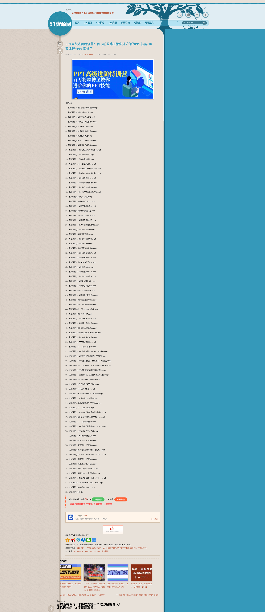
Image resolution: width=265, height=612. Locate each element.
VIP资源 (112, 23)
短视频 (137, 23)
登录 (205, 15)
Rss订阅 (180, 15)
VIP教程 (100, 23)
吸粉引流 (125, 23)
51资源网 (60, 24)
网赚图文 (149, 23)
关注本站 (197, 15)
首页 (77, 23)
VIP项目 (88, 23)
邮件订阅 (188, 15)
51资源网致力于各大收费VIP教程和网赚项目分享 (93, 13)
